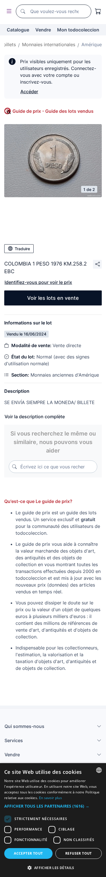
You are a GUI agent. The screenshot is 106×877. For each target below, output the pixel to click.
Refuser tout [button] (78, 853)
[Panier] (98, 11)
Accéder (29, 91)
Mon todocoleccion (78, 30)
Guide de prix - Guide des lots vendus (53, 111)
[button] (53, 806)
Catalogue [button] (18, 30)
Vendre (43, 30)
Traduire (22, 248)
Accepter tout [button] (28, 853)
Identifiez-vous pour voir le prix (38, 282)
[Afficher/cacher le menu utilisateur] (8, 11)
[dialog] (53, 820)
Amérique (91, 44)
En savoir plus (50, 797)
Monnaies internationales (48, 44)
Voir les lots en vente (53, 298)
